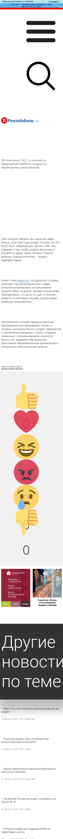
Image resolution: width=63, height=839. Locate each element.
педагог (19, 366)
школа (4, 366)
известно (23, 280)
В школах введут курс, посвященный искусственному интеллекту (25, 740)
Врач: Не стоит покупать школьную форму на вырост (30, 710)
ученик (11, 366)
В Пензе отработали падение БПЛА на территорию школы (25, 830)
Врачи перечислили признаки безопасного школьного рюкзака (28, 770)
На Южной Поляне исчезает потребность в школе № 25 (28, 800)
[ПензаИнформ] (20, 120)
